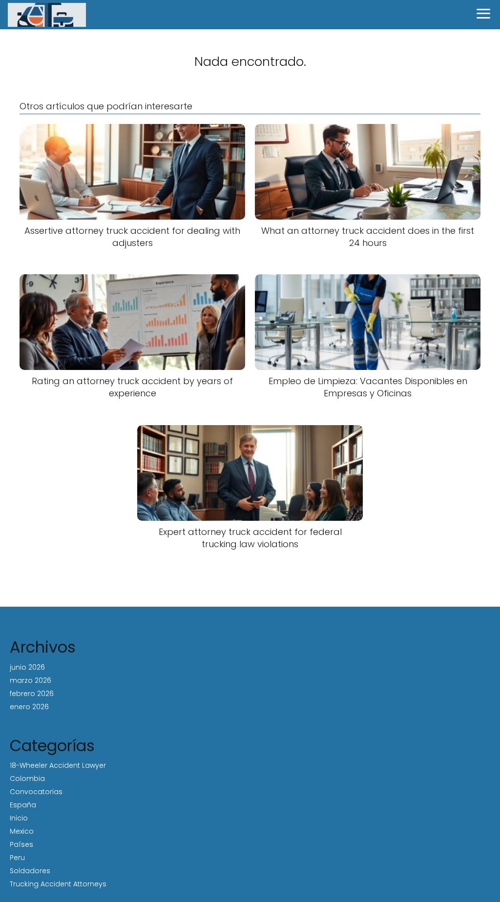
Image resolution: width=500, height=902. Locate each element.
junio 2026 (27, 667)
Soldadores (30, 871)
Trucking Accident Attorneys (58, 884)
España (23, 805)
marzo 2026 (30, 680)
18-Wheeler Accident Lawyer (58, 765)
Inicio (19, 818)
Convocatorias (36, 792)
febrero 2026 (32, 693)
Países (21, 844)
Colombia (27, 778)
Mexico (22, 831)
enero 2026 (29, 707)
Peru (17, 857)
